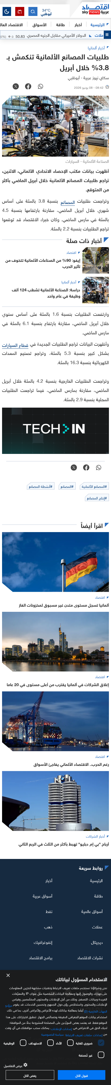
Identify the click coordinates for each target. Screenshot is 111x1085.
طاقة (98, 895)
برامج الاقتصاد (40, 957)
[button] (46, 11)
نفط (49, 910)
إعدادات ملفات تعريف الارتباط (84, 1034)
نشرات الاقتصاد (90, 957)
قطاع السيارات (15, 344)
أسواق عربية (42, 895)
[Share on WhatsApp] (40, 87)
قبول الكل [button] (81, 1075)
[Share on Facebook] (28, 87)
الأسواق (39, 24)
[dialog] (55, 1027)
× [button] (8, 976)
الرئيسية (98, 24)
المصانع (68, 201)
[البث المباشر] (19, 11)
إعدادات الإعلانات (61, 1028)
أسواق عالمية (92, 910)
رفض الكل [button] (29, 1075)
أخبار (48, 880)
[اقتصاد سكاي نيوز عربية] (90, 10)
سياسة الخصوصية (52, 1033)
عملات (97, 926)
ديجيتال (97, 941)
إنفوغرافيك (43, 941)
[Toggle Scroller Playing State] (107, 35)
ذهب (48, 926)
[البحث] (32, 11)
